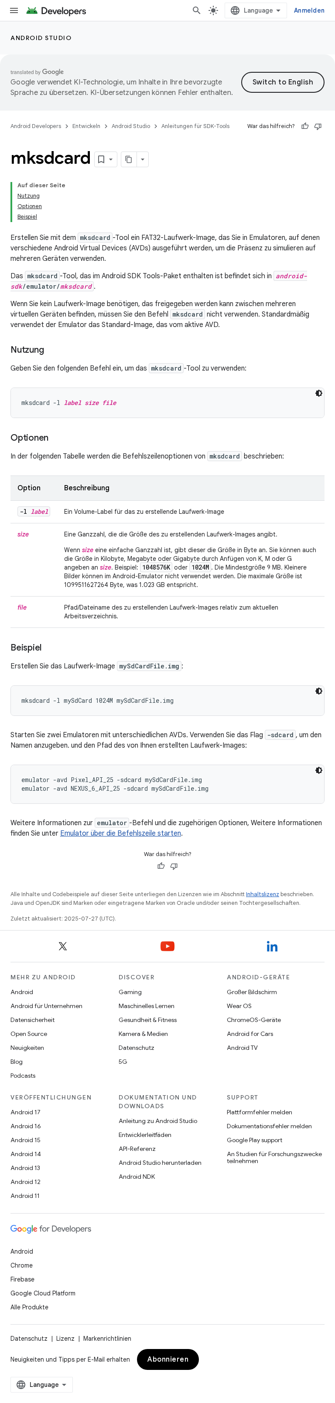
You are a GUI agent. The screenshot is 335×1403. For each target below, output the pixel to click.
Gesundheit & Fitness (148, 1020)
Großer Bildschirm (252, 992)
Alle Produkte (29, 1307)
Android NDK (137, 1176)
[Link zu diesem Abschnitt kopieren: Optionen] (57, 438)
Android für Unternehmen (46, 1006)
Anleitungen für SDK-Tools (195, 126)
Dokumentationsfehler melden (269, 1126)
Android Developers (35, 126)
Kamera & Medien (143, 1034)
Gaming (130, 992)
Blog (16, 1062)
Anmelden (309, 10)
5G (123, 1062)
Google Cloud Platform (42, 1293)
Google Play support (254, 1140)
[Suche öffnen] (196, 10)
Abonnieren (167, 1359)
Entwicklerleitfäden (145, 1135)
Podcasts (22, 1075)
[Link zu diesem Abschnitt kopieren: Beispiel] (50, 648)
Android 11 (25, 1196)
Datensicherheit (32, 1020)
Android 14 (25, 1154)
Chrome (21, 1265)
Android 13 (25, 1168)
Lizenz (65, 1338)
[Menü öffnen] (14, 10)
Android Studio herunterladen (160, 1163)
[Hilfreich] (304, 126)
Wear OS (239, 1006)
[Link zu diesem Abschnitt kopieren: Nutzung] (52, 350)
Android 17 (25, 1112)
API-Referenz (137, 1149)
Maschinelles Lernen (146, 1006)
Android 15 (25, 1140)
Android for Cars (250, 1034)
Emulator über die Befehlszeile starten (120, 833)
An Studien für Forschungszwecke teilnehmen (274, 1157)
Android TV (242, 1048)
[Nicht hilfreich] (318, 126)
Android (21, 992)
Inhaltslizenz (262, 894)
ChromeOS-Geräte (254, 1020)
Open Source (28, 1034)
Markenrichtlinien (107, 1338)
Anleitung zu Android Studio (158, 1121)
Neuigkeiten (27, 1048)
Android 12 (25, 1182)
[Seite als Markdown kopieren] (129, 159)
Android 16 (25, 1126)
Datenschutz (136, 1048)
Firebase (22, 1279)
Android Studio (41, 38)
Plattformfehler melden (259, 1112)
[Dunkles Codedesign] (319, 393)
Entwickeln (86, 126)
